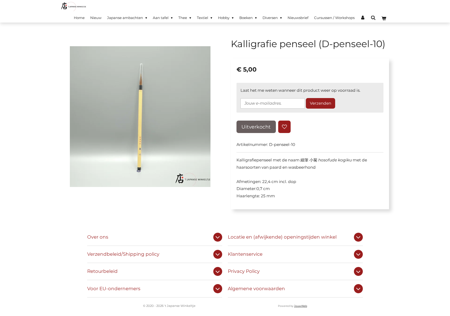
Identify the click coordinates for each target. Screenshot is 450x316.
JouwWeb (300, 306)
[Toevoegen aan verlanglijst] (284, 127)
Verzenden (320, 103)
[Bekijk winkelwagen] (384, 18)
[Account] (362, 18)
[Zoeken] (373, 18)
